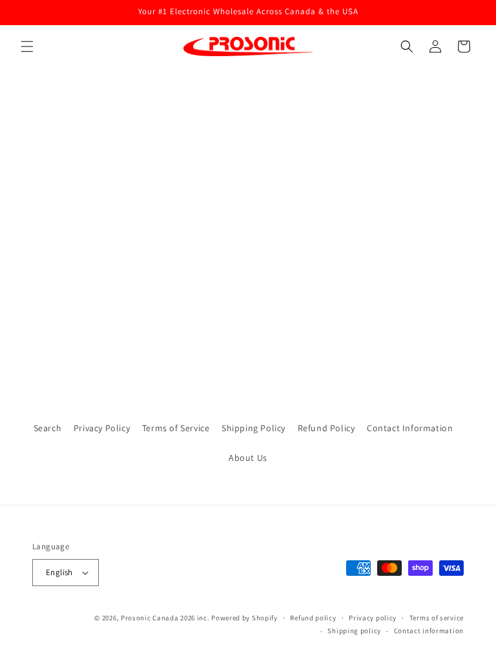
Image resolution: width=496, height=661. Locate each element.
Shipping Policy (253, 428)
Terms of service (436, 617)
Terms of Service (176, 428)
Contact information (429, 630)
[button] (27, 46)
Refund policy (313, 617)
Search (48, 428)
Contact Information (410, 428)
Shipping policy (354, 630)
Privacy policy (373, 617)
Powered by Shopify (244, 617)
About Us (248, 457)
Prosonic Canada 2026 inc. (165, 617)
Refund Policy (326, 428)
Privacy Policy (102, 428)
